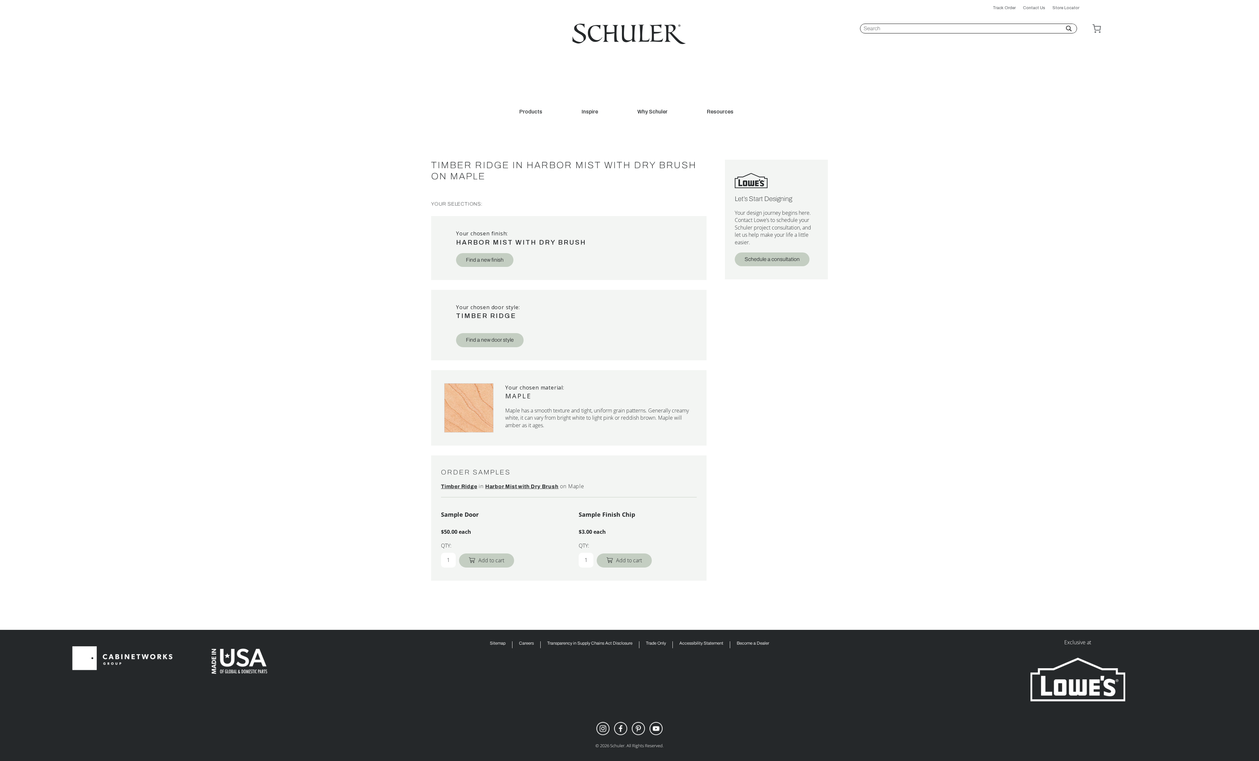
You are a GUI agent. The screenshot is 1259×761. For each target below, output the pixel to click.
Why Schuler (652, 111)
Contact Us (1034, 8)
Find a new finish (485, 260)
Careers (526, 643)
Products (530, 111)
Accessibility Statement (701, 643)
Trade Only (656, 643)
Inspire (590, 111)
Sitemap (498, 643)
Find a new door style (490, 340)
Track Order (1004, 8)
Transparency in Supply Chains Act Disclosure (589, 643)
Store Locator (1065, 8)
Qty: (446, 545)
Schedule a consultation (772, 259)
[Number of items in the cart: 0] (1097, 28)
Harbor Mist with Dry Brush (521, 242)
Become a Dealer (753, 643)
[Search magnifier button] (1068, 28)
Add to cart (491, 560)
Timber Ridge (486, 315)
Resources (720, 111)
